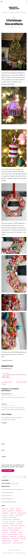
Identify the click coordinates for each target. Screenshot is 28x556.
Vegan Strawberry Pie (6, 495)
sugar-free (14, 538)
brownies (13, 513)
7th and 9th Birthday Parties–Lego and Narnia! (12, 489)
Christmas (12, 374)
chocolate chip (6, 519)
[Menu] (1, 1)
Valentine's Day (6, 541)
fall (4, 528)
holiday (5, 532)
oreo (20, 532)
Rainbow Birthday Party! (6, 499)
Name (3, 444)
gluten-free (18, 528)
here (22, 176)
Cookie (12, 521)
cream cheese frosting (8, 523)
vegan (15, 541)
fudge (10, 528)
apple (12, 508)
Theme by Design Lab (20, 553)
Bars (4, 511)
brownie (5, 513)
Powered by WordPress (8, 553)
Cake (4, 515)
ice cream (12, 532)
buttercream (22, 513)
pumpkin (5, 536)
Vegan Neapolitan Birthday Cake (8, 502)
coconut (5, 521)
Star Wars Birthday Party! (7, 492)
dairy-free (14, 525)
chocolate (12, 517)
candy (8, 374)
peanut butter (13, 534)
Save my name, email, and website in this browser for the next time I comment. (12, 466)
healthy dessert (14, 530)
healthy (5, 530)
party (4, 534)
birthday (11, 511)
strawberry (5, 538)
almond (5, 508)
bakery (18, 508)
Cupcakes (18, 374)
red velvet (21, 536)
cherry (4, 517)
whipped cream (6, 543)
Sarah (19, 27)
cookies (19, 521)
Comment (4, 423)
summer (23, 538)
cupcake (19, 523)
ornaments (23, 374)
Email (3, 450)
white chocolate (18, 543)
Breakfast (19, 511)
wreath (7, 376)
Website (3, 456)
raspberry (13, 536)
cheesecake (19, 515)
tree (4, 376)
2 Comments (7, 377)
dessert (22, 525)
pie (20, 534)
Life (14, 18)
